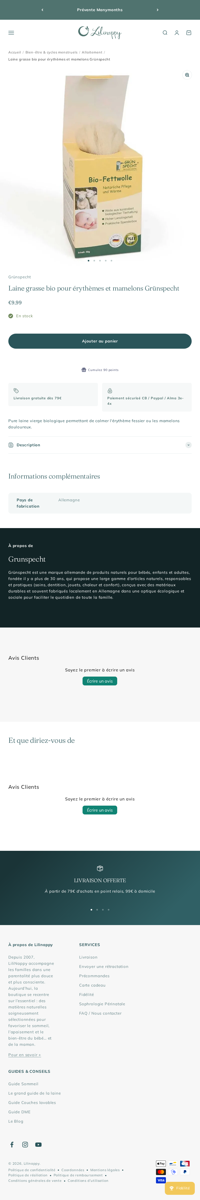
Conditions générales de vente (35, 1180)
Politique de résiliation (28, 1175)
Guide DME (19, 1111)
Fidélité (86, 994)
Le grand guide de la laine (34, 1093)
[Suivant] (158, 10)
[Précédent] (42, 10)
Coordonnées (72, 1170)
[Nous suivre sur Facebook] (11, 1144)
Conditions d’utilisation (88, 1180)
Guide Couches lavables (32, 1102)
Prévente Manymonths (100, 9)
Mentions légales (105, 1170)
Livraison (88, 957)
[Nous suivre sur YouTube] (38, 1144)
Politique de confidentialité (31, 1170)
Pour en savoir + (24, 1054)
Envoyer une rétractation (104, 966)
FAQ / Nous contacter (100, 1013)
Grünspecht (19, 276)
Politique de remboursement (78, 1175)
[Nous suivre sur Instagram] (25, 1144)
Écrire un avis (100, 681)
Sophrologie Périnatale (102, 1003)
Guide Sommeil (23, 1083)
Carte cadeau (92, 985)
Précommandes (94, 975)
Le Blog (15, 1121)
